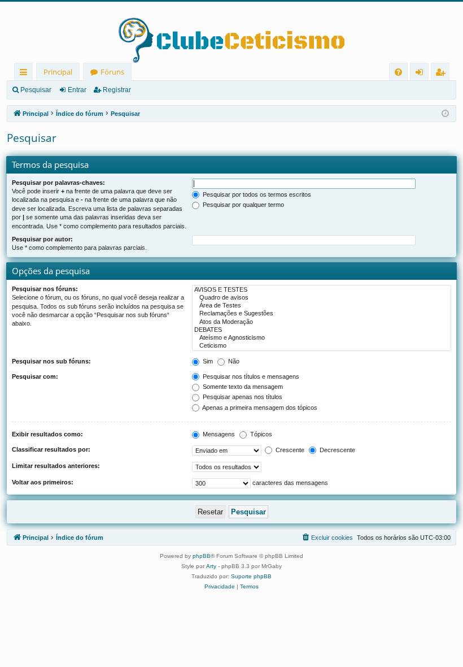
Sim (207, 361)
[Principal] (231, 32)
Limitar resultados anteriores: (56, 465)
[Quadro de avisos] (321, 298)
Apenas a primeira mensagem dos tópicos (259, 407)
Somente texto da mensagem (242, 386)
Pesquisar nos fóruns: (45, 288)
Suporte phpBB (251, 576)
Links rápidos (25, 74)
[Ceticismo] (321, 346)
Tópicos (260, 434)
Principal (57, 72)
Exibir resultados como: (47, 434)
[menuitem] (398, 72)
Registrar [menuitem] (442, 74)
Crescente (289, 450)
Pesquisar (35, 90)
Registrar (117, 90)
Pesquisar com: (35, 376)
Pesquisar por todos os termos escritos (256, 194)
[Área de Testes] (321, 306)
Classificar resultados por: (51, 449)
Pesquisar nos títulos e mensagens (250, 376)
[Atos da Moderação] (321, 322)
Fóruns (112, 72)
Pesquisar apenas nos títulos (241, 396)
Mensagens (218, 434)
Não (232, 361)
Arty (211, 566)
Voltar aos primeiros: (42, 482)
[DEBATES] (321, 330)
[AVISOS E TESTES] (321, 290)
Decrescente (336, 450)
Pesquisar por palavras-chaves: (58, 182)
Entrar (77, 90)
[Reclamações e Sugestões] (321, 314)
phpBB (202, 556)
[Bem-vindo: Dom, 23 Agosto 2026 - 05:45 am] (445, 113)
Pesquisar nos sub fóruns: (51, 361)
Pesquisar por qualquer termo (242, 204)
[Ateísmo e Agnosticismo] (321, 338)
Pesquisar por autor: (42, 239)
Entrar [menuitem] (422, 74)
